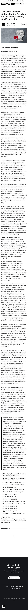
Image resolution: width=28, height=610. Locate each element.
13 (12, 361)
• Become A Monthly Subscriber (14, 588)
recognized (21, 409)
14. (4, 508)
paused (18, 114)
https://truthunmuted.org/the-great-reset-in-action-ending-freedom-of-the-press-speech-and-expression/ (14, 520)
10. (4, 499)
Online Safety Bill (6, 114)
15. (4, 511)
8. (3, 494)
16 (17, 396)
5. (3, 487)
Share (23, 24)
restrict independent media (14, 99)
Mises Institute (13, 51)
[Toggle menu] (26, 4)
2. (3, 478)
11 (13, 339)
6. (3, 489)
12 (8, 346)
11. (4, 501)
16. (4, 513)
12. (4, 504)
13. (4, 506)
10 (21, 320)
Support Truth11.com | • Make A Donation (14, 586)
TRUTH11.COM (11, 23)
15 (17, 383)
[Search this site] (23, 4)
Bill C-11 (5, 103)
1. (3, 474)
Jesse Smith (14, 47)
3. (3, 482)
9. (3, 496)
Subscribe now (15, 578)
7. (3, 492)
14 (12, 368)
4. (3, 484)
